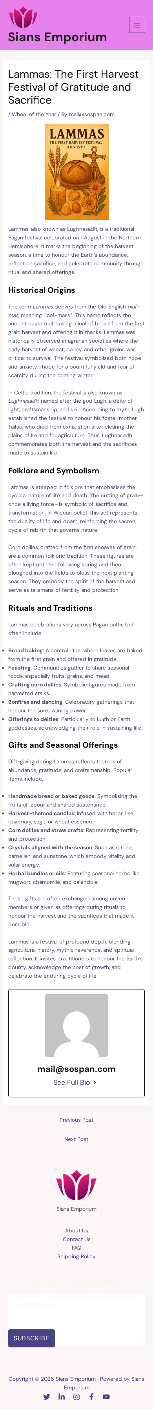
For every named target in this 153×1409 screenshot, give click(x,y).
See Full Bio (71, 1082)
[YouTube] (106, 1396)
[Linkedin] (61, 1396)
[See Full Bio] (95, 1083)
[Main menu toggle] (137, 25)
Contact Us (77, 1239)
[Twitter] (46, 1396)
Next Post (76, 1139)
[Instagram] (76, 1396)
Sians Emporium (57, 37)
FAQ (77, 1247)
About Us (76, 1230)
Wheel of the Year (34, 114)
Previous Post (76, 1119)
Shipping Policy (76, 1256)
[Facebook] (91, 1396)
